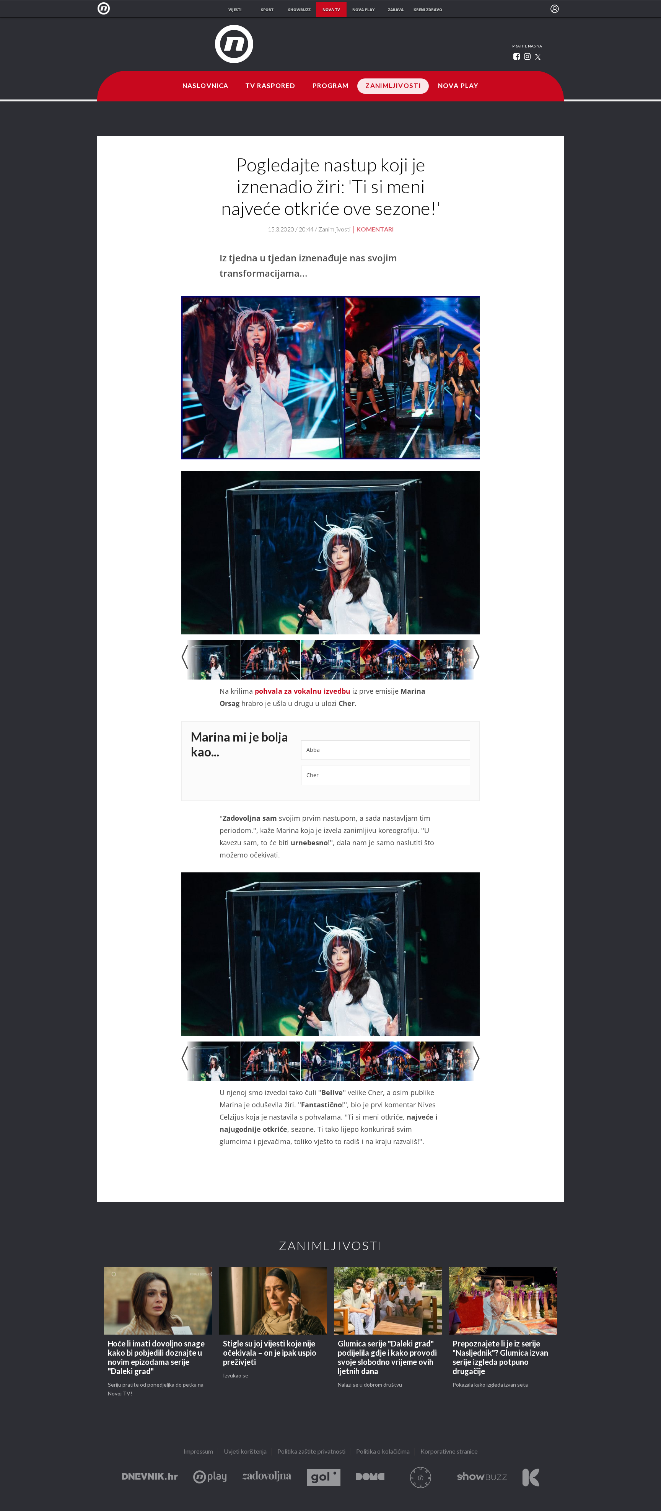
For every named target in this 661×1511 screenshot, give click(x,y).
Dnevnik (150, 1477)
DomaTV (370, 1477)
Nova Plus (209, 1477)
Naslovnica (205, 86)
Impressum (198, 1452)
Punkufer (421, 1477)
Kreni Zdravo (530, 1477)
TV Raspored (270, 86)
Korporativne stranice (449, 1452)
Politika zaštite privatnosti (311, 1452)
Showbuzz (482, 1477)
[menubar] (554, 8)
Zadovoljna (266, 1477)
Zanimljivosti (393, 86)
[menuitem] (554, 8)
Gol (323, 1477)
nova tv (331, 9)
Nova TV (105, 8)
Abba (313, 749)
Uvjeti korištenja (245, 1452)
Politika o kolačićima (383, 1452)
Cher (312, 775)
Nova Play (458, 86)
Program (331, 86)
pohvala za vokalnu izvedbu (301, 691)
